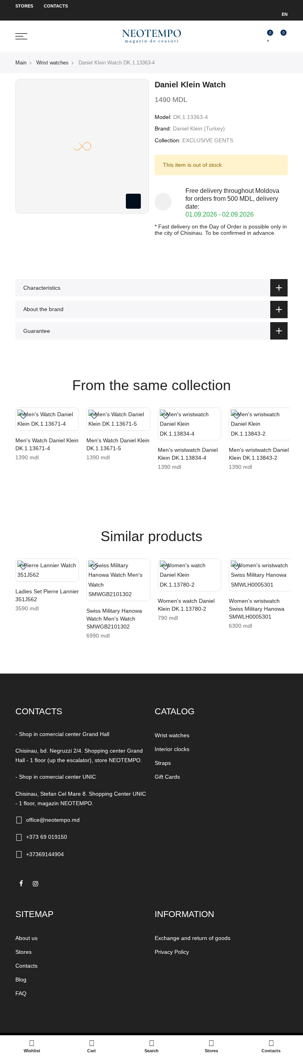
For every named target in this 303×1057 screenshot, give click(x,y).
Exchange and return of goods (192, 938)
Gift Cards (167, 777)
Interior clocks (172, 749)
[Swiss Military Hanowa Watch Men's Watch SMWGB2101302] (118, 580)
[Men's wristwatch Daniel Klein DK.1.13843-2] (260, 424)
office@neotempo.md (53, 820)
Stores (24, 6)
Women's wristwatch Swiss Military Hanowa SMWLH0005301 (256, 609)
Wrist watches (52, 63)
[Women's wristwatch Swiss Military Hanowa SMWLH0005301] (260, 575)
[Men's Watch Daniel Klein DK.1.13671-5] (118, 419)
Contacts (56, 6)
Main (20, 63)
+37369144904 (45, 854)
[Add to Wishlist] (23, 417)
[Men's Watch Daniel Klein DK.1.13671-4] (47, 419)
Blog (20, 979)
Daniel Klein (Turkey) (199, 128)
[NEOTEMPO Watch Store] (151, 36)
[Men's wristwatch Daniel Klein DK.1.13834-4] (189, 424)
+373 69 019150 (46, 837)
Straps (163, 763)
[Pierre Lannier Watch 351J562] (47, 570)
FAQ (20, 993)
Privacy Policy (172, 952)
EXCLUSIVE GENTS (207, 140)
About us (26, 938)
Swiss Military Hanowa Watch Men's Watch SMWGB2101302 (114, 619)
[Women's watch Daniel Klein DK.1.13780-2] (189, 575)
